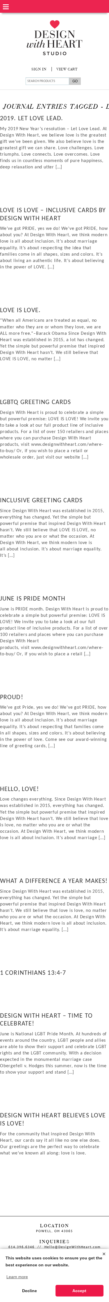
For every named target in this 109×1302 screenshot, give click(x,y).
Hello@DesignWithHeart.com (72, 1247)
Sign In (39, 70)
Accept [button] (79, 1290)
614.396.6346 (21, 1247)
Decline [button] (29, 1290)
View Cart (67, 70)
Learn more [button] (17, 1276)
